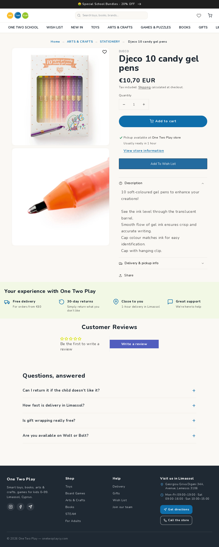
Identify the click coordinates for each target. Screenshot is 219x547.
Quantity (125, 95)
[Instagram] (11, 507)
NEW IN (77, 27)
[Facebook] (20, 507)
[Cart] (210, 15)
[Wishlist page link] (199, 15)
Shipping (144, 87)
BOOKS (185, 27)
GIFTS (203, 27)
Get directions (178, 509)
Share (128, 275)
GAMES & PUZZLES (156, 27)
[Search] (79, 15)
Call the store (178, 520)
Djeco (124, 51)
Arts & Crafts (75, 500)
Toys (69, 486)
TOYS (95, 27)
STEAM (70, 514)
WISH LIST (54, 27)
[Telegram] (30, 507)
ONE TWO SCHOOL (23, 27)
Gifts (116, 493)
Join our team (123, 507)
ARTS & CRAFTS (120, 27)
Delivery (119, 486)
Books (69, 507)
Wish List (120, 500)
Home (55, 42)
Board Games (75, 493)
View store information (144, 150)
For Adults (73, 521)
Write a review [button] (134, 344)
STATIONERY (110, 42)
